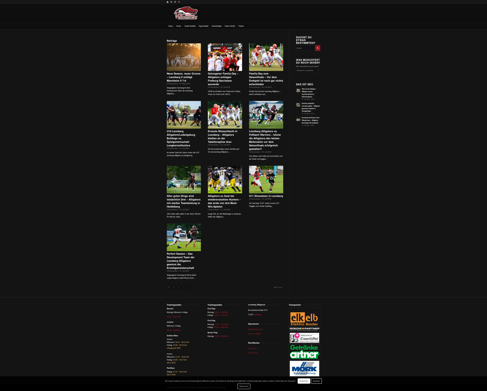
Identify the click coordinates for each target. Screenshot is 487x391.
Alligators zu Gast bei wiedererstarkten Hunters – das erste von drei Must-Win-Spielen (224, 201)
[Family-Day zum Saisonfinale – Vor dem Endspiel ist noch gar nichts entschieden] (266, 57)
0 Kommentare (172, 84)
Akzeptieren (304, 381)
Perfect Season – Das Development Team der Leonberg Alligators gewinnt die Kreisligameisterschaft (181, 261)
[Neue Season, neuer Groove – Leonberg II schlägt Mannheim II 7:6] (184, 57)
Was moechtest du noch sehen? (307, 66)
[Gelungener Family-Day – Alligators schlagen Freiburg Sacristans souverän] (225, 57)
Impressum (252, 348)
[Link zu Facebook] (179, 2)
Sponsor (254, 334)
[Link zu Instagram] (171, 2)
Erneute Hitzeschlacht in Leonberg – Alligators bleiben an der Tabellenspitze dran (222, 136)
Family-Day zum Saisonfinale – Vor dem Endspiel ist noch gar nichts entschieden (266, 79)
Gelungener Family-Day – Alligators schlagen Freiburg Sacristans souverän (223, 79)
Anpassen (316, 381)
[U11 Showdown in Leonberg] (266, 179)
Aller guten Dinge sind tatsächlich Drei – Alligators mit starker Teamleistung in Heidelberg (184, 201)
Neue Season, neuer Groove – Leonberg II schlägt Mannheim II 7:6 (184, 77)
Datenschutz (253, 353)
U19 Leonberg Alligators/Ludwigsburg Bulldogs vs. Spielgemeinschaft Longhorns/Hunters (181, 138)
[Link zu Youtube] (167, 2)
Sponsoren (255, 329)
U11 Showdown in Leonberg (266, 196)
